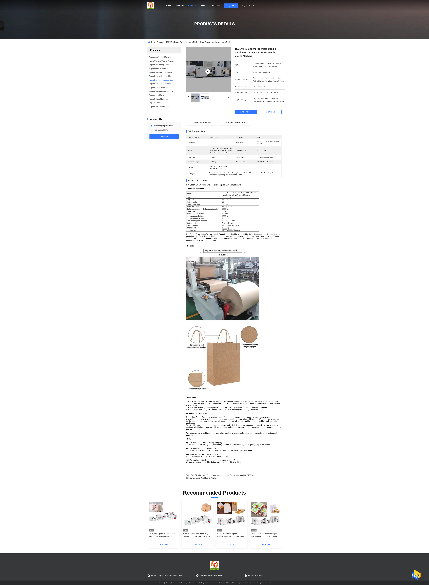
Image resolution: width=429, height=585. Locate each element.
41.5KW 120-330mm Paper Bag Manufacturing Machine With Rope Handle (196, 535)
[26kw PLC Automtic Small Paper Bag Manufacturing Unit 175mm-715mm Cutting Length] (265, 516)
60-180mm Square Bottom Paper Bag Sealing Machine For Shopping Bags (163, 535)
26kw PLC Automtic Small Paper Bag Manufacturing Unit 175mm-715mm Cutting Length (264, 535)
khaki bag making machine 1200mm (239, 475)
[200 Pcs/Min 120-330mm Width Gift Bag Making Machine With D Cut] (208, 69)
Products (192, 5)
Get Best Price (245, 112)
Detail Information (202, 122)
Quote (231, 5)
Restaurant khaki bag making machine (201, 478)
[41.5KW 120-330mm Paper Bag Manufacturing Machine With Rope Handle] (197, 516)
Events (203, 5)
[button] (151, 522)
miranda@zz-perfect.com (163, 126)
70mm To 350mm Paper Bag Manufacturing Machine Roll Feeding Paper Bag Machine (231, 535)
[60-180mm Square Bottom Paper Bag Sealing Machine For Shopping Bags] (163, 516)
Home (168, 5)
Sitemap (161, 583)
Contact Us (215, 5)
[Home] (150, 5)
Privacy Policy (170, 583)
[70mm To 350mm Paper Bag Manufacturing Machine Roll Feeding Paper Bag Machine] (231, 516)
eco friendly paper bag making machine (207, 475)
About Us (180, 5)
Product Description (235, 122)
